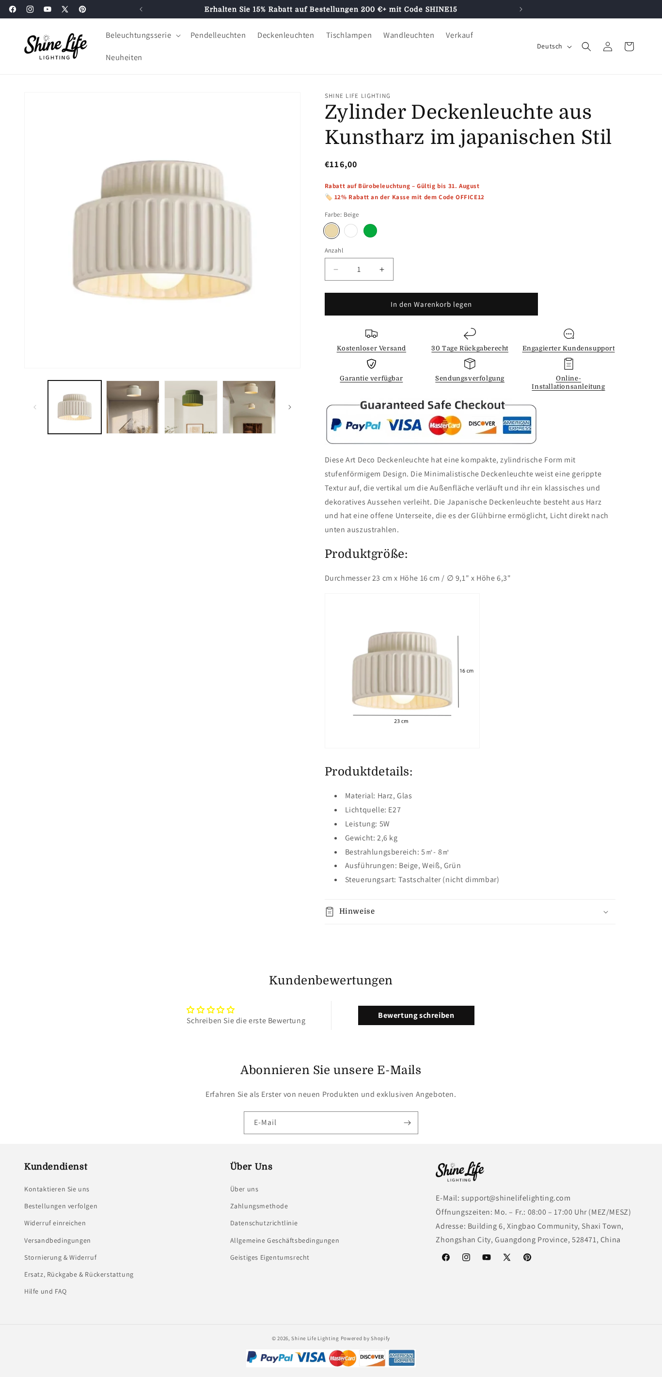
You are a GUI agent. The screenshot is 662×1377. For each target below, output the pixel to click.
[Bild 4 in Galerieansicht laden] (249, 407)
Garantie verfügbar (371, 378)
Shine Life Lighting (315, 1338)
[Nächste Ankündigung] (521, 9)
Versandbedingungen (57, 1240)
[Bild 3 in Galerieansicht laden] (191, 407)
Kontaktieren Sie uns (57, 1189)
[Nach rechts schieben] (289, 407)
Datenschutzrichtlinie (264, 1223)
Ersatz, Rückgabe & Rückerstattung (79, 1274)
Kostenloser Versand (371, 348)
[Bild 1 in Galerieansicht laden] (74, 407)
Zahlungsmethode (259, 1206)
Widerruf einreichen (55, 1223)
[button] (142, 35)
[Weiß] (351, 230)
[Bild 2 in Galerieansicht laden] (132, 407)
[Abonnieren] (407, 1122)
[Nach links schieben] (35, 407)
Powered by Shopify (366, 1338)
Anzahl (334, 250)
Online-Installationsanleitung (568, 382)
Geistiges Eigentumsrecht (270, 1257)
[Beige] (331, 230)
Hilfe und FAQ (45, 1291)
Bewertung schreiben (416, 1015)
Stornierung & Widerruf (60, 1257)
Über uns (244, 1189)
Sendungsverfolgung (469, 378)
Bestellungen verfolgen (60, 1206)
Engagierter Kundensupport (568, 348)
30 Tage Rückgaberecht (469, 348)
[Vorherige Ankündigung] (141, 9)
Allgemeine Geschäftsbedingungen (285, 1240)
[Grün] (370, 230)
